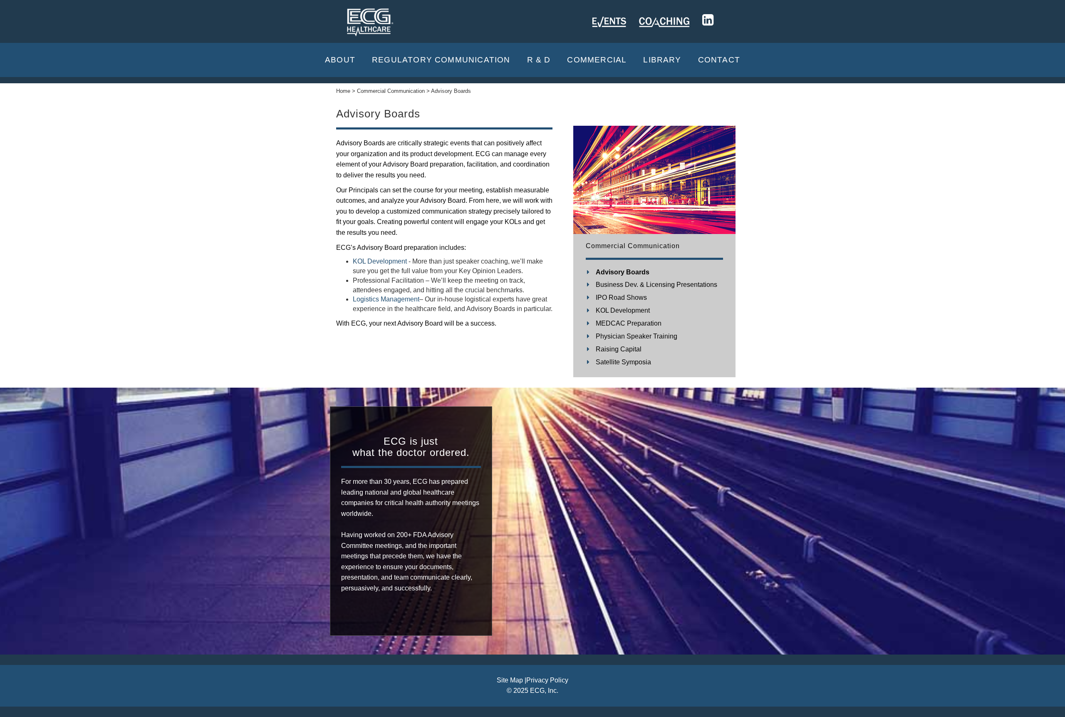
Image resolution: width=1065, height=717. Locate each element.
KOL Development (380, 261)
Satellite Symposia (623, 362)
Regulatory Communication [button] (441, 59)
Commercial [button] (597, 59)
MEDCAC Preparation (628, 323)
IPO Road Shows (621, 297)
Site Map (510, 680)
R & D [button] (539, 59)
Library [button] (662, 59)
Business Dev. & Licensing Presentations (656, 284)
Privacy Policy (547, 680)
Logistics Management (386, 299)
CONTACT (719, 59)
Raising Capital (618, 349)
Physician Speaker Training (636, 336)
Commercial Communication (633, 245)
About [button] (340, 59)
